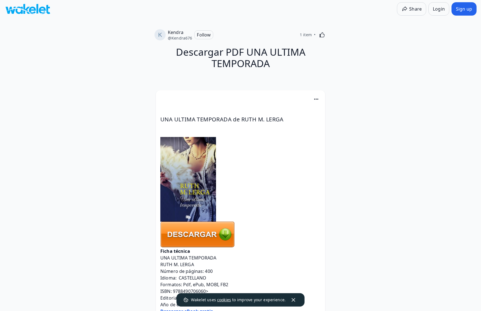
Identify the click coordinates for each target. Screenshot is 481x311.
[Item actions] (316, 99)
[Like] (322, 34)
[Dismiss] (293, 299)
